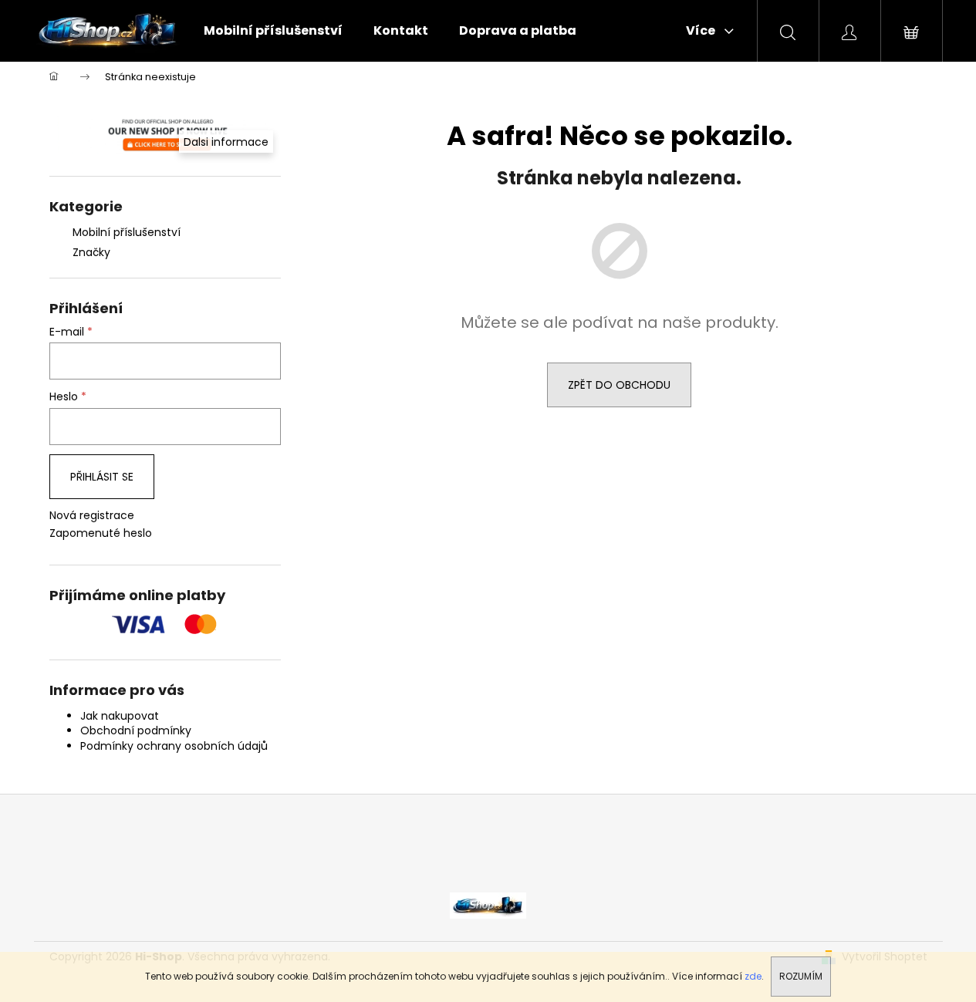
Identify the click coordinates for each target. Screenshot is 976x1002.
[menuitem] (273, 31)
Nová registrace (91, 515)
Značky (91, 252)
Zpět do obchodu (619, 385)
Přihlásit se (101, 476)
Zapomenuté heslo (100, 533)
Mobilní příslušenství (127, 232)
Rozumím (800, 976)
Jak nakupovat (119, 716)
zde (753, 976)
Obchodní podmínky (135, 730)
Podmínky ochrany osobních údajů (174, 746)
